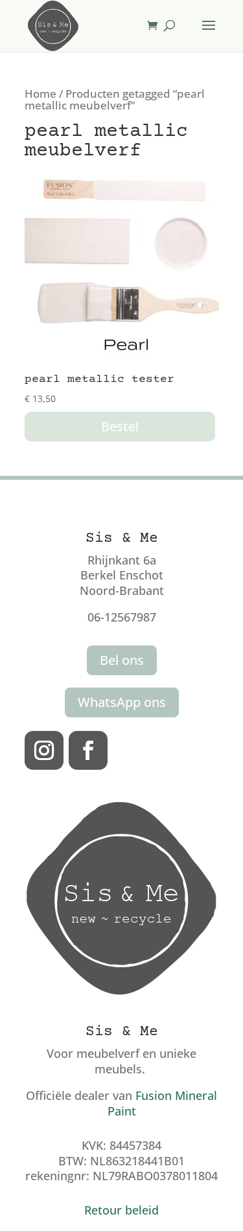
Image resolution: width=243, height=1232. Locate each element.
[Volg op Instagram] (44, 750)
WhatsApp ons (122, 702)
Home (40, 93)
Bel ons (122, 660)
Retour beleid (121, 1210)
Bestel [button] (120, 426)
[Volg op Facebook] (88, 750)
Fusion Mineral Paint (163, 1103)
